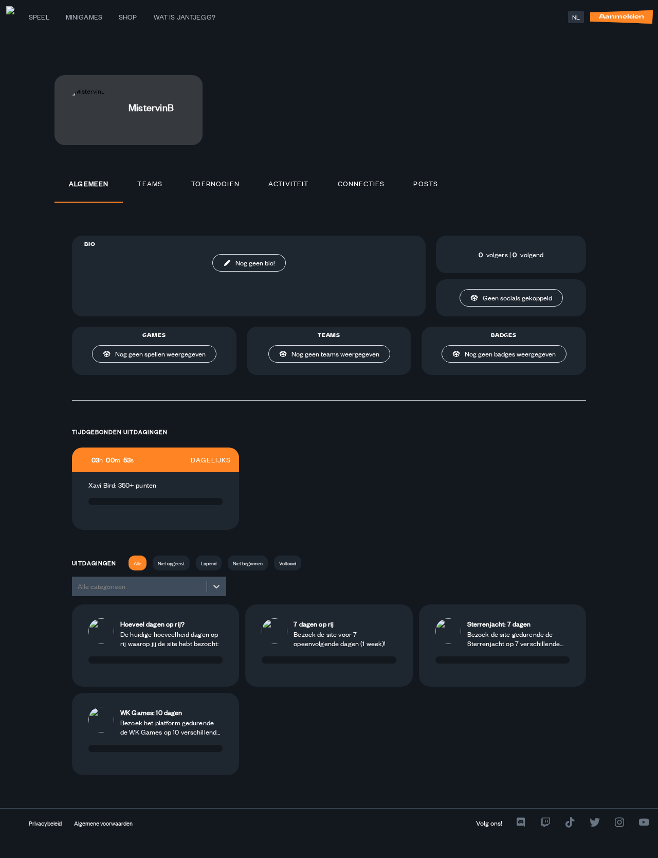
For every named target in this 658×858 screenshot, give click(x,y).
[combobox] (78, 586)
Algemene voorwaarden (103, 823)
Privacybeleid (45, 823)
